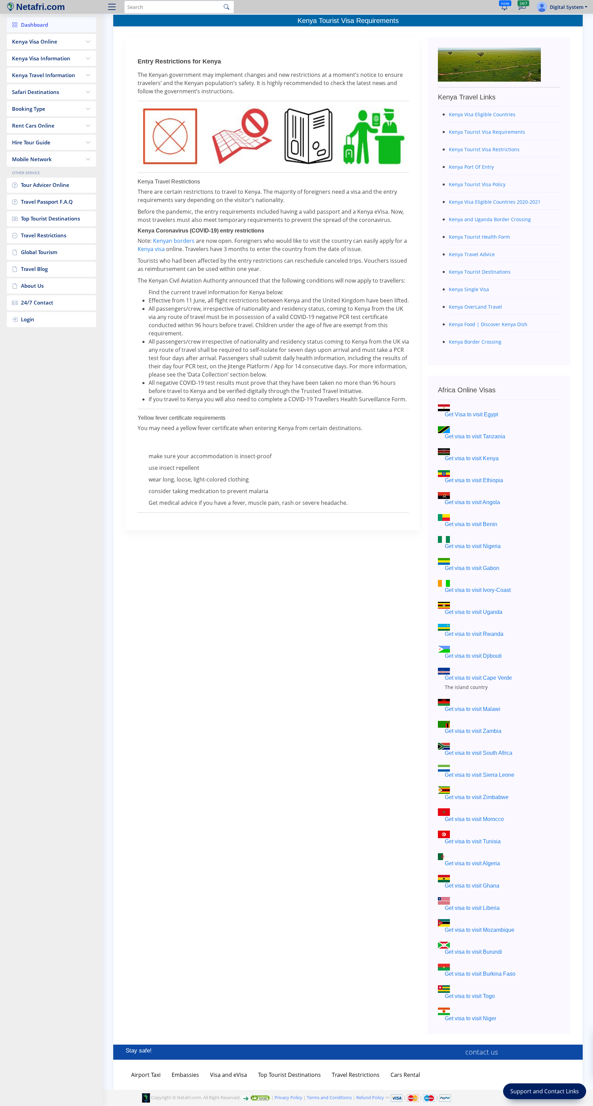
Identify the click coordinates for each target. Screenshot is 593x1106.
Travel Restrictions (356, 1075)
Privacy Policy (288, 1097)
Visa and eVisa (228, 1075)
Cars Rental (405, 1075)
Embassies (185, 1075)
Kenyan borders (174, 241)
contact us (481, 1052)
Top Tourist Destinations (289, 1075)
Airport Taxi (146, 1075)
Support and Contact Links (544, 1091)
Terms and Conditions (329, 1097)
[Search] (226, 7)
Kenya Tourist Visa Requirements (348, 20)
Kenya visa (151, 249)
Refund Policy (370, 1097)
